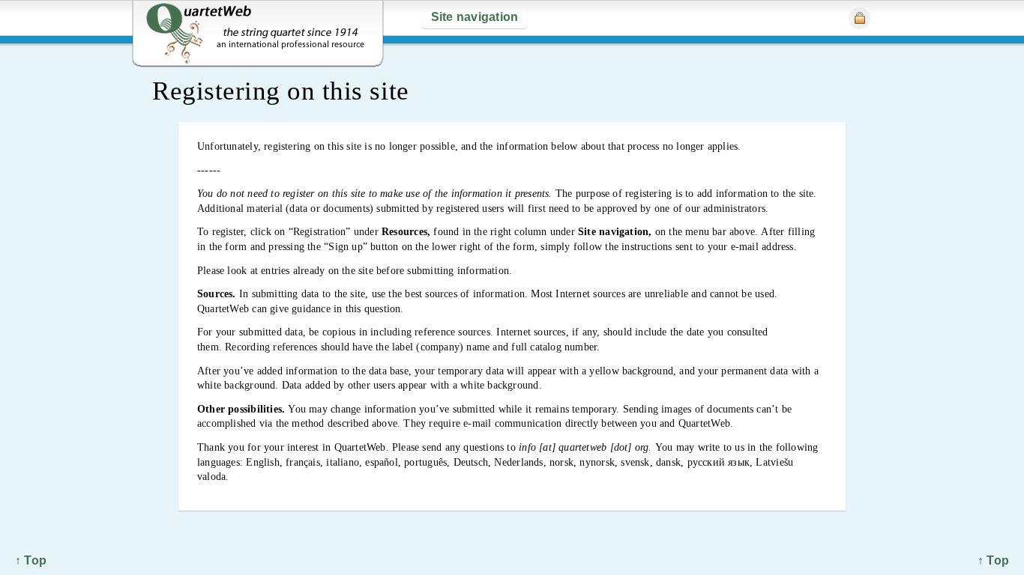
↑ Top (993, 560)
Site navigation (475, 16)
